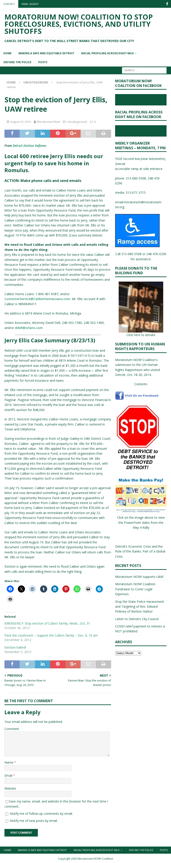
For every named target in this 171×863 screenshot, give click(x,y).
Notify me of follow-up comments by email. (41, 813)
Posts (42, 62)
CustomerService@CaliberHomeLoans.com (37, 299)
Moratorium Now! (48, 122)
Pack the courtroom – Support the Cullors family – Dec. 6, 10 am (51, 635)
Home (7, 53)
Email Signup (30, 4)
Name (9, 762)
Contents (140, 384)
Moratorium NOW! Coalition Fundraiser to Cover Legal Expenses (135, 589)
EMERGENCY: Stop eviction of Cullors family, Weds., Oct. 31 (47, 623)
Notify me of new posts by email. (34, 821)
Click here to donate (140, 335)
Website (10, 788)
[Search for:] (144, 70)
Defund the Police (17, 62)
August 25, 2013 (20, 122)
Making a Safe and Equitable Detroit (46, 53)
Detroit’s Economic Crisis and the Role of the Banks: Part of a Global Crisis (140, 551)
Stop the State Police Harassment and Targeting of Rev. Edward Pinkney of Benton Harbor (139, 606)
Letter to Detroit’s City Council (137, 619)
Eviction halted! (15, 647)
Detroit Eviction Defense (29, 145)
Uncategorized (77, 122)
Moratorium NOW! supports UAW (139, 577)
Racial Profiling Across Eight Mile (107, 53)
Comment (11, 729)
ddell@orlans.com (29, 328)
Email (8, 775)
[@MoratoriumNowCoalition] (167, 4)
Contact (9, 4)
